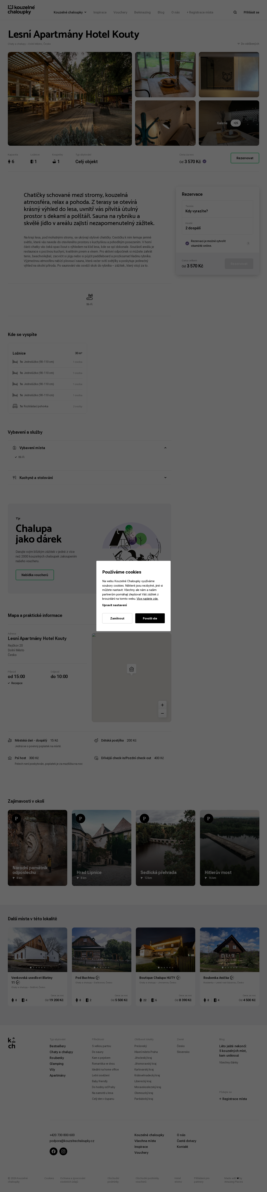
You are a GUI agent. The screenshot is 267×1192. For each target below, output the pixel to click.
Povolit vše (150, 618)
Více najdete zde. (147, 598)
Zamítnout (117, 618)
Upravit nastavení (114, 605)
